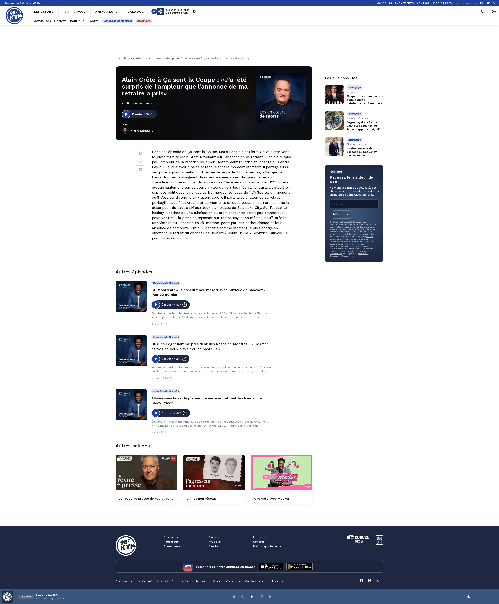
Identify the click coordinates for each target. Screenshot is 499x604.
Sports (213, 546)
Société (213, 537)
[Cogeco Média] (358, 541)
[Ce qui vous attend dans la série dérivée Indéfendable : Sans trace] (334, 94)
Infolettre (259, 537)
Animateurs (172, 546)
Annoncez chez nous (270, 581)
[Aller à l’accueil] (15, 15)
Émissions (171, 537)
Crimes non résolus (201, 498)
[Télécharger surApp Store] (271, 567)
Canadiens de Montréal (118, 21)
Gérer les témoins (182, 581)
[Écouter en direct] (154, 11)
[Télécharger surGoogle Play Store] (299, 567)
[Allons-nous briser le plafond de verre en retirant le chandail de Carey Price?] (131, 404)
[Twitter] (140, 161)
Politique (214, 541)
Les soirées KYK (177, 12)
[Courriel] (140, 170)
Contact (258, 541)
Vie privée (148, 581)
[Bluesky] (488, 3)
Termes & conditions (128, 581)
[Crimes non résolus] (214, 472)
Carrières (250, 581)
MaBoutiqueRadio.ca (267, 546)
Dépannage (162, 581)
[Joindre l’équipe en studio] (194, 11)
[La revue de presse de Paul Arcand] (146, 472)
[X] (494, 3)
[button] (233, 597)
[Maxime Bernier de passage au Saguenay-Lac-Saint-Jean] (334, 146)
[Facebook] (481, 3)
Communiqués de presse (228, 581)
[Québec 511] (379, 544)
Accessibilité (203, 581)
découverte (144, 21)
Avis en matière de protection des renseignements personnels (351, 238)
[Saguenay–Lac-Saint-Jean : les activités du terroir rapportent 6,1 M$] (334, 120)
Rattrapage (171, 541)
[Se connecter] (493, 11)
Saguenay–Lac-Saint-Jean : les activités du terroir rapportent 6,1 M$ (364, 126)
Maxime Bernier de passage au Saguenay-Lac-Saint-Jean (362, 152)
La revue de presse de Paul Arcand (146, 498)
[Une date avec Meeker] (281, 472)
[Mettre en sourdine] (468, 597)
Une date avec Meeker (271, 498)
